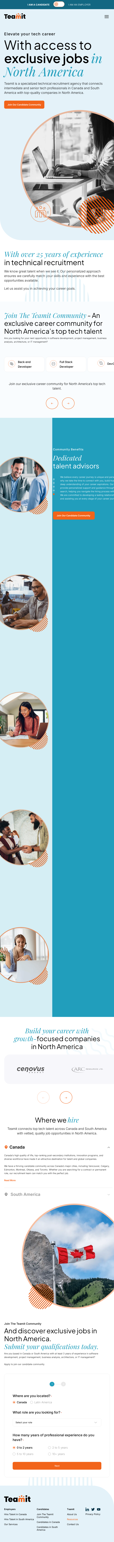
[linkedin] (87, 1509)
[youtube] (98, 1509)
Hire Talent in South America (19, 1519)
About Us (72, 1514)
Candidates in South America (47, 1528)
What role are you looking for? (37, 1412)
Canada (17, 1147)
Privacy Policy (93, 1514)
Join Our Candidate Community (73, 515)
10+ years (58, 1454)
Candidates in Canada (48, 1522)
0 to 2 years (25, 1447)
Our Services (11, 1524)
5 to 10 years (25, 1454)
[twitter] (93, 1509)
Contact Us (73, 1524)
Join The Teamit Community (45, 1515)
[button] (107, 16)
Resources (72, 1519)
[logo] (15, 16)
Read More (10, 1180)
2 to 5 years (60, 1447)
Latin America (43, 1402)
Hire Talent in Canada (15, 1514)
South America (24, 1194)
